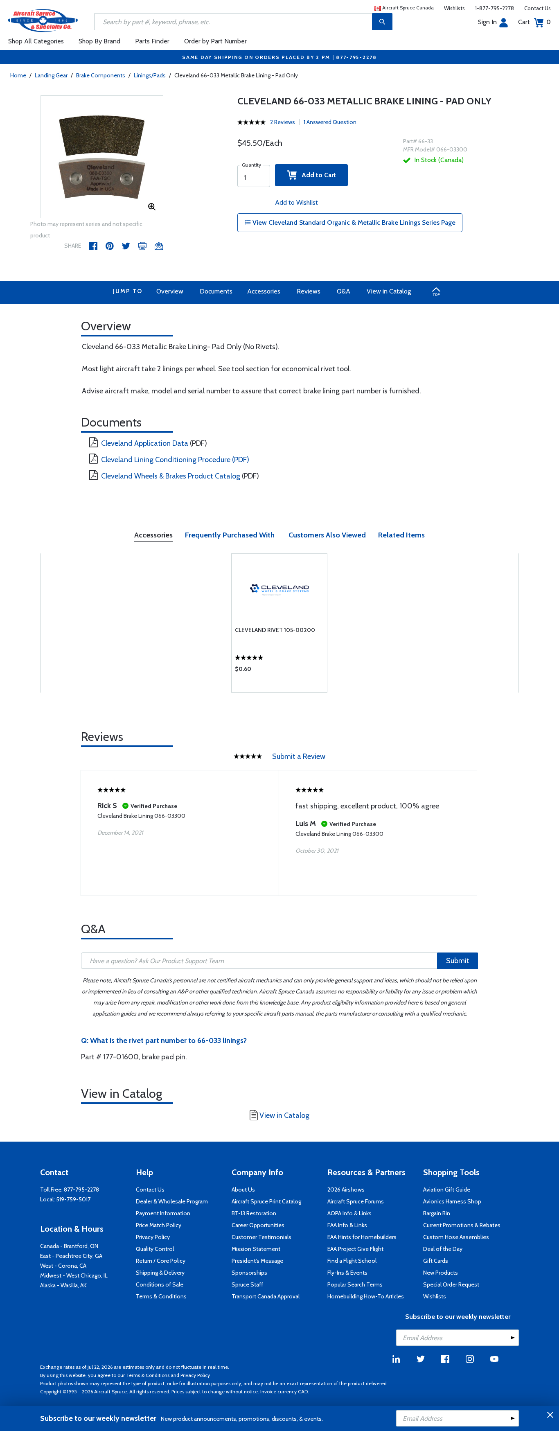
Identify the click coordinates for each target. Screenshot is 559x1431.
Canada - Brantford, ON (69, 1246)
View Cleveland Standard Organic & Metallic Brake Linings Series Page (353, 222)
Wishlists (454, 8)
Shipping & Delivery (160, 1272)
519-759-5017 (73, 1199)
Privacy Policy (153, 1237)
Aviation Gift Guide (446, 1189)
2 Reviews (282, 122)
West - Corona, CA (63, 1265)
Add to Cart (316, 175)
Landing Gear (51, 75)
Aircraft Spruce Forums (355, 1201)
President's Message (257, 1260)
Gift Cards (435, 1260)
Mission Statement (256, 1249)
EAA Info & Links (347, 1225)
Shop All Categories (36, 41)
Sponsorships (249, 1272)
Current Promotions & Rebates (461, 1225)
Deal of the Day (442, 1249)
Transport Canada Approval (266, 1296)
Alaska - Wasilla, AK (63, 1285)
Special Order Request (451, 1284)
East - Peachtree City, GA (71, 1255)
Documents (216, 291)
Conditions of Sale (159, 1284)
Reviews (308, 291)
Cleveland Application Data (144, 443)
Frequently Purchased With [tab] (230, 534)
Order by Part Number (215, 41)
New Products (440, 1272)
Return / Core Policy (160, 1260)
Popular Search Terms (355, 1284)
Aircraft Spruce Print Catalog (266, 1201)
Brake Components (100, 75)
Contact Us (537, 8)
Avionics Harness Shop (452, 1201)
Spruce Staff (247, 1284)
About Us (243, 1189)
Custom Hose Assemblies (456, 1237)
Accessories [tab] (153, 534)
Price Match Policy (158, 1225)
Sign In (487, 22)
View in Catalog (389, 291)
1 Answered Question (330, 122)
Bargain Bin (436, 1213)
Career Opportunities (258, 1225)
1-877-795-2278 (494, 8)
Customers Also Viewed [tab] (327, 534)
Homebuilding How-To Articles (365, 1296)
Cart (534, 22)
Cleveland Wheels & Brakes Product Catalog (170, 476)
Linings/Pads (150, 75)
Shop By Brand (99, 41)
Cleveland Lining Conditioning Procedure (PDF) (175, 460)
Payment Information (163, 1213)
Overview (169, 291)
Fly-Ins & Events (347, 1272)
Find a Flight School (351, 1260)
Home (18, 75)
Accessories (263, 291)
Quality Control (155, 1249)
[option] (102, 157)
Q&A (343, 291)
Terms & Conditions (161, 1296)
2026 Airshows (346, 1189)
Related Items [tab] (401, 534)
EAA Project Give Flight (355, 1249)
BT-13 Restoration (254, 1213)
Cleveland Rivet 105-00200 (275, 630)
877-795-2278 (81, 1189)
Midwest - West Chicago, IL (74, 1275)
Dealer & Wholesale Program (172, 1201)
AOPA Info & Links (349, 1213)
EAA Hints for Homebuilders (362, 1237)
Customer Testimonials (261, 1237)
